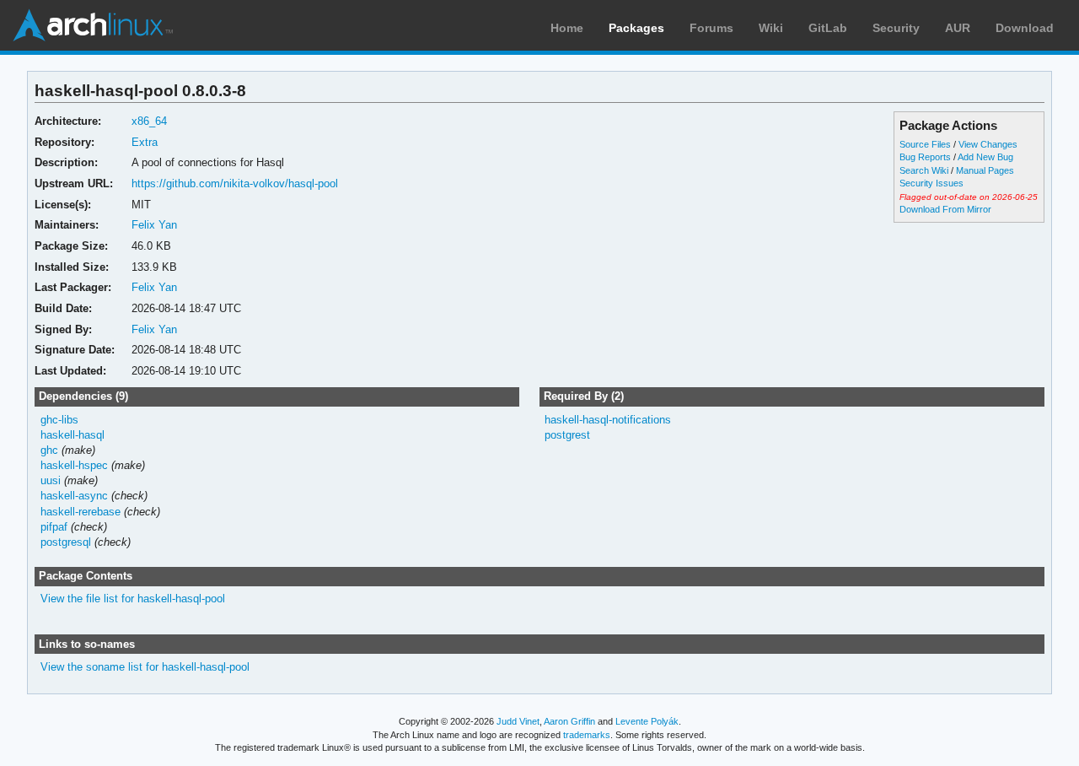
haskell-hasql (72, 435)
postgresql (65, 542)
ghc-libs (59, 419)
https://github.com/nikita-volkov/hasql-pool (235, 183)
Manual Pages (985, 170)
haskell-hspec (74, 465)
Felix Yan (154, 224)
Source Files (925, 144)
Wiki (771, 28)
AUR (957, 28)
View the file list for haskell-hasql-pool (132, 598)
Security (896, 28)
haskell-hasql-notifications (608, 419)
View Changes (987, 144)
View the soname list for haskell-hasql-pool (145, 667)
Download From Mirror (945, 209)
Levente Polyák (647, 721)
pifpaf (53, 527)
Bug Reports (925, 157)
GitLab (827, 28)
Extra (145, 142)
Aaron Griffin (569, 721)
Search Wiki (923, 170)
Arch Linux (93, 25)
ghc (49, 450)
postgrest (567, 435)
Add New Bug (985, 157)
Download (1025, 28)
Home (566, 28)
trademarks (586, 735)
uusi (50, 480)
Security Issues (931, 183)
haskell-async (74, 495)
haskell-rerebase (80, 511)
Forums (711, 28)
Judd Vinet (518, 721)
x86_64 (149, 121)
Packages (636, 28)
